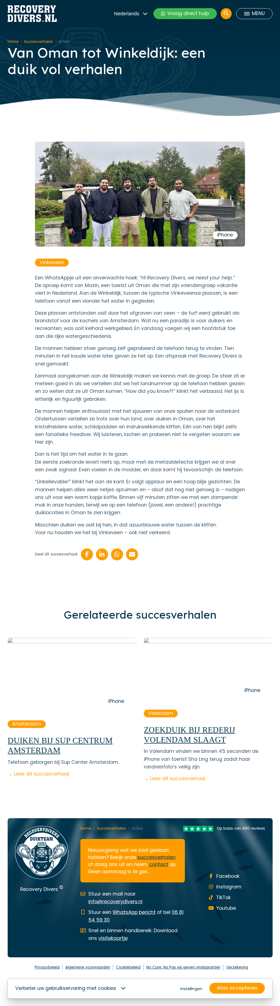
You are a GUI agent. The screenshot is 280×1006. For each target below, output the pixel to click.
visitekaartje (113, 938)
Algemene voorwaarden (87, 967)
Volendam (160, 713)
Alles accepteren (237, 988)
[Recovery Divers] (32, 13)
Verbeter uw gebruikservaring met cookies (65, 988)
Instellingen (191, 989)
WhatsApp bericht (134, 912)
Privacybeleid (47, 967)
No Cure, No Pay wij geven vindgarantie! (183, 967)
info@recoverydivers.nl (115, 901)
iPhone (225, 235)
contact (158, 864)
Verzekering (237, 967)
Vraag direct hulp (188, 13)
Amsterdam (26, 724)
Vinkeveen (52, 262)
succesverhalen (156, 857)
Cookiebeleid (128, 967)
